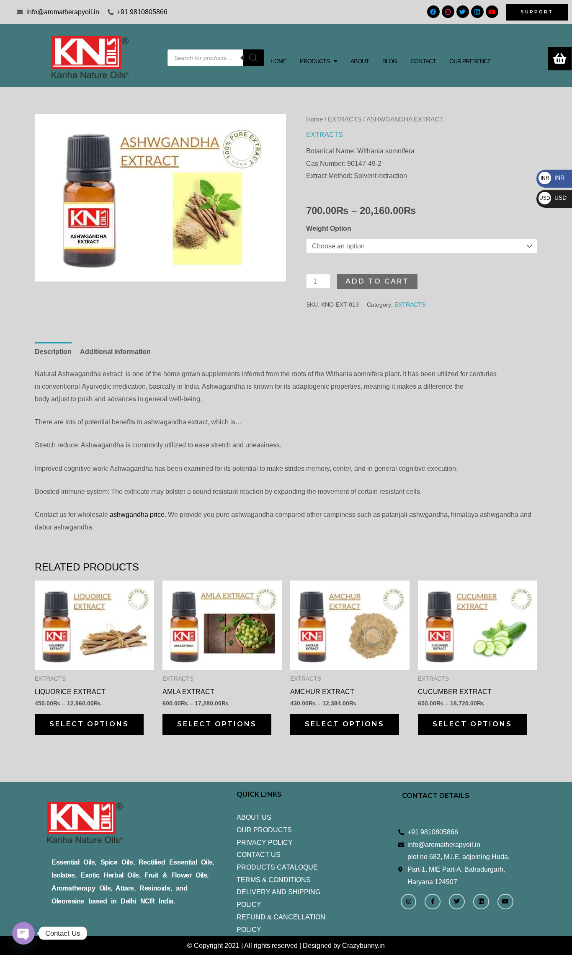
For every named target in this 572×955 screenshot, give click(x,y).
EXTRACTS (344, 119)
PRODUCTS (315, 61)
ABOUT (359, 61)
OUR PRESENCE (470, 61)
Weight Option (328, 228)
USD (553, 197)
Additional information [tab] (115, 351)
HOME (278, 61)
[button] (318, 61)
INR (552, 177)
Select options (89, 724)
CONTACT (423, 61)
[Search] (253, 57)
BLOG (389, 61)
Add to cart (377, 281)
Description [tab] (53, 351)
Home (314, 119)
